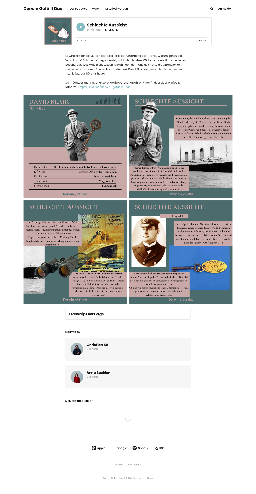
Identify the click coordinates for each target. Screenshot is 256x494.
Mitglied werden (116, 9)
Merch (96, 9)
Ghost (150, 478)
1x (117, 30)
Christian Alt (97, 344)
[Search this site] (211, 8)
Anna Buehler (98, 372)
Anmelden (225, 9)
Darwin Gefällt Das (43, 9)
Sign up (119, 464)
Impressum (134, 464)
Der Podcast (78, 9)
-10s (104, 30)
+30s (111, 30)
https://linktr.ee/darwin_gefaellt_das (104, 87)
